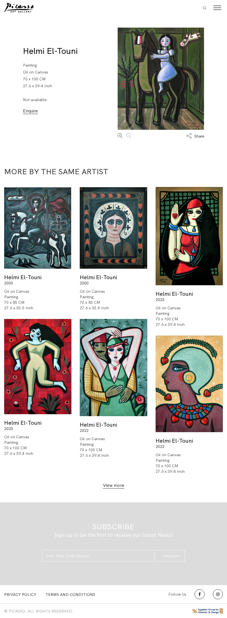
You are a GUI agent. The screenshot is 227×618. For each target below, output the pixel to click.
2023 (160, 299)
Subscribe (171, 555)
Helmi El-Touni (50, 51)
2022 (84, 430)
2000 (8, 283)
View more (113, 485)
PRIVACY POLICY (20, 594)
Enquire (30, 111)
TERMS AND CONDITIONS (70, 594)
